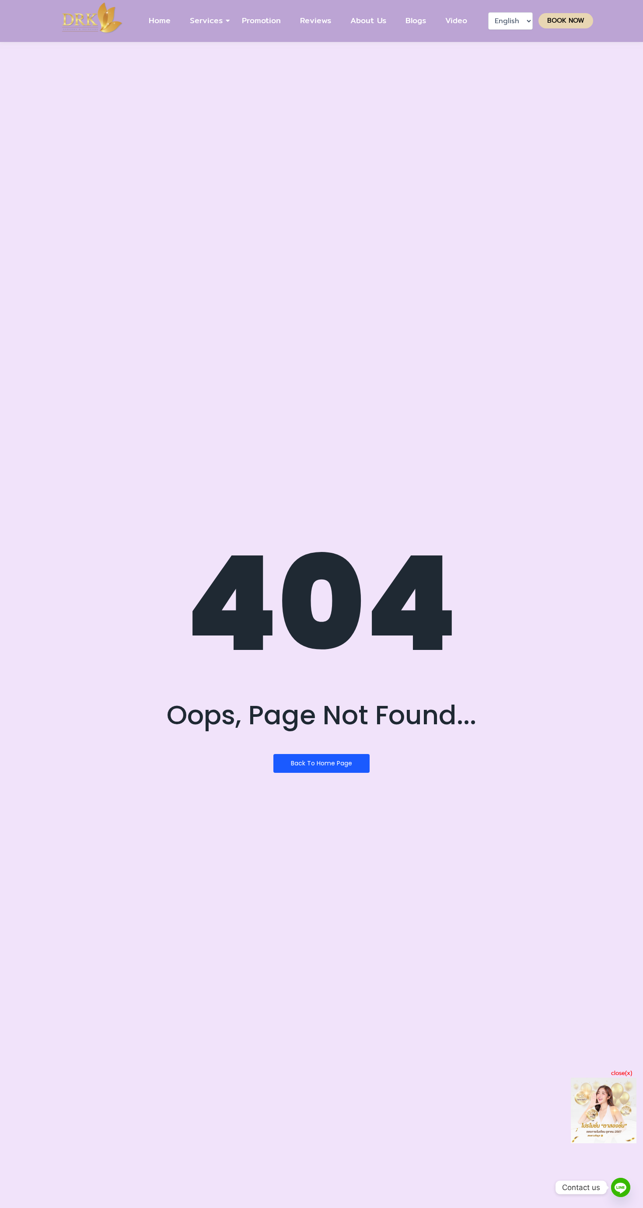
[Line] (620, 1187)
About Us (368, 20)
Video (456, 20)
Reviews (315, 20)
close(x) (621, 1073)
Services (206, 20)
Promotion (261, 20)
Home (160, 20)
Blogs (415, 20)
